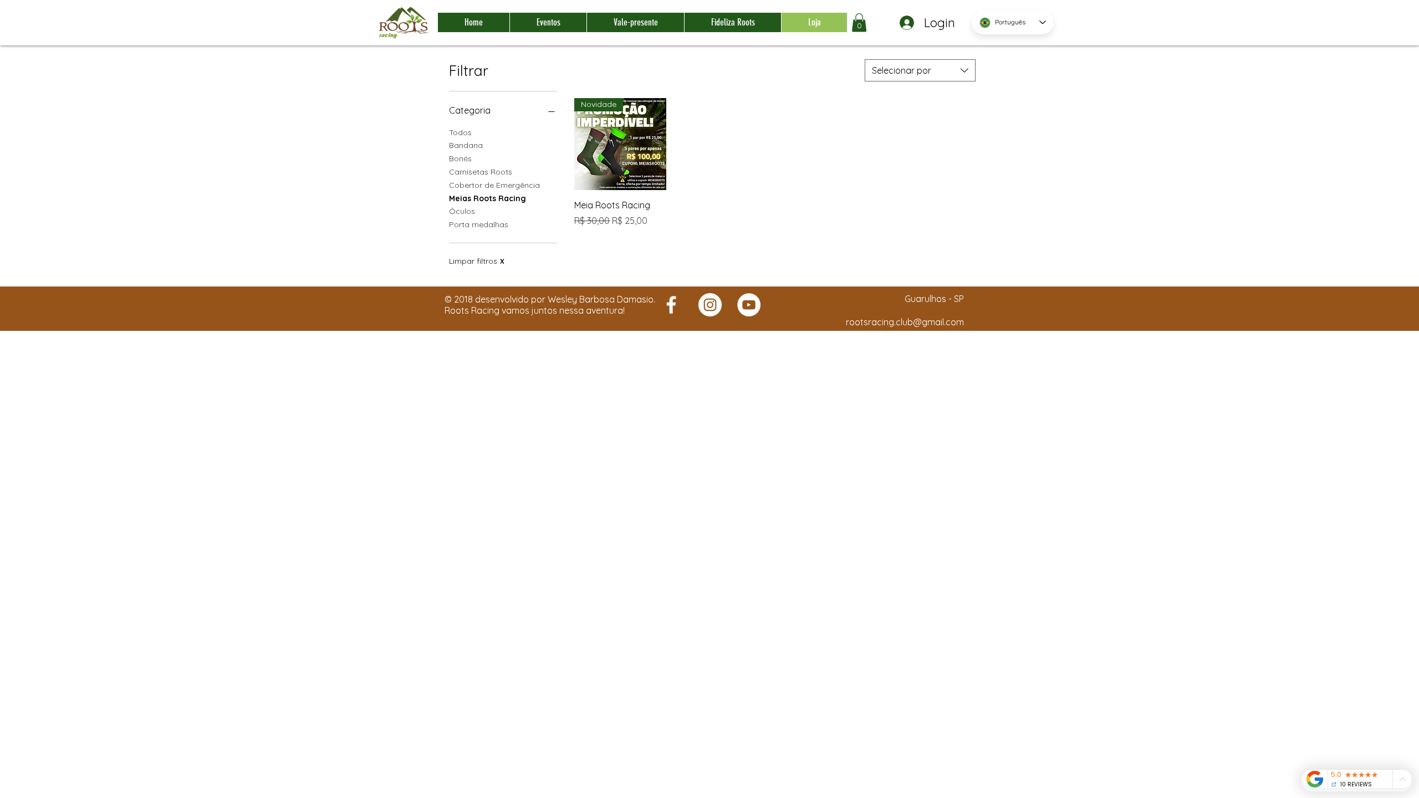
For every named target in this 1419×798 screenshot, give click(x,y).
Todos (460, 132)
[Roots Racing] (671, 304)
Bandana (466, 145)
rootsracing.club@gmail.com (905, 322)
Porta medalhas (478, 224)
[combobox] (920, 70)
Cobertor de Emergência (494, 185)
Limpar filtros (476, 261)
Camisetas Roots (480, 172)
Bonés (460, 158)
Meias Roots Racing (487, 198)
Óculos (462, 211)
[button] (859, 22)
